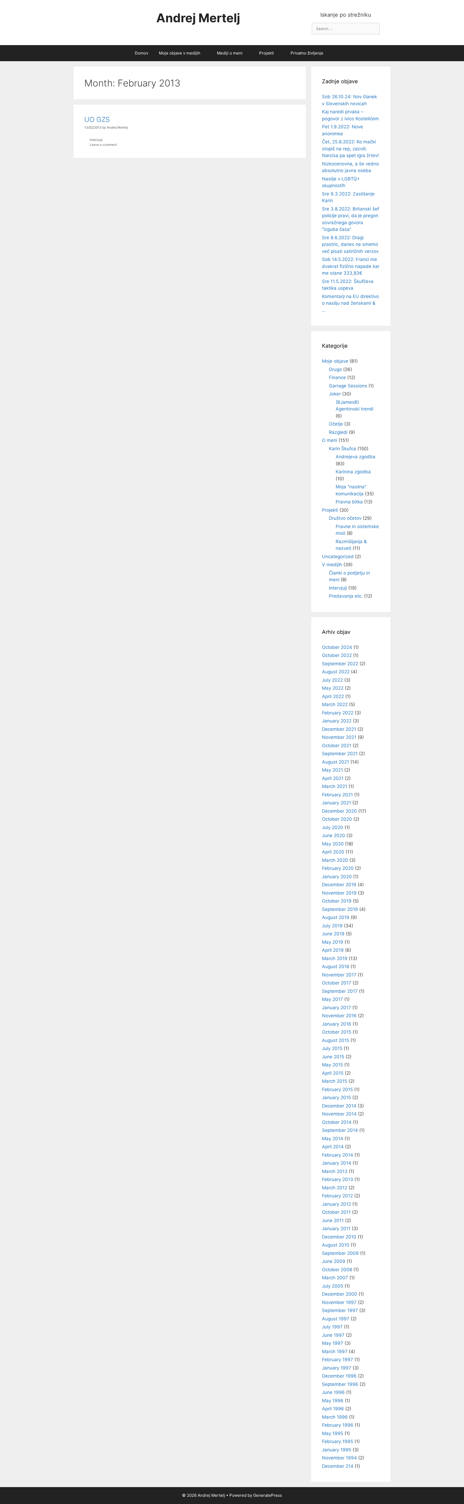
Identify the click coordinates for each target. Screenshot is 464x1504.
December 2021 (339, 729)
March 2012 (334, 1187)
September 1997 (340, 1310)
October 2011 (336, 1212)
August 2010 (335, 1245)
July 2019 (332, 925)
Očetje (336, 424)
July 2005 (332, 1286)
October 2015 (336, 1032)
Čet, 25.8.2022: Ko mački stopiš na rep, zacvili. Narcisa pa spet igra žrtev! (350, 148)
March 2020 (335, 860)
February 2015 (337, 1089)
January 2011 (336, 1228)
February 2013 (337, 1179)
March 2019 (334, 958)
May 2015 (332, 1064)
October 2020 (337, 819)
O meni (329, 440)
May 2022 (332, 688)
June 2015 (333, 1056)
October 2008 (337, 1269)
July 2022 (332, 680)
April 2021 (332, 778)
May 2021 (332, 770)
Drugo (335, 369)
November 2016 (339, 1015)
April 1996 (333, 1408)
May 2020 (333, 844)
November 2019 (339, 893)
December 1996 (339, 1376)
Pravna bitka (349, 501)
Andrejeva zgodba (355, 456)
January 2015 (336, 1097)
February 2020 (338, 868)
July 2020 (332, 827)
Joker (335, 394)
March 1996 (335, 1417)
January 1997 (336, 1368)
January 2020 (337, 876)
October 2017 (336, 983)
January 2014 (336, 1163)
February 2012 (337, 1195)
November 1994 (339, 1458)
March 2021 (334, 786)
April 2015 (332, 1073)
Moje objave (335, 361)
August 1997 (335, 1318)
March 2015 (334, 1081)
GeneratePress (267, 1495)
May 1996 (332, 1400)
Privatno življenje (307, 53)
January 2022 (336, 721)
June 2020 (333, 835)
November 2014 (339, 1114)
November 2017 (339, 975)
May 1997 (332, 1343)
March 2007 (335, 1277)
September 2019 (340, 909)
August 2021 (335, 762)
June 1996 (333, 1392)
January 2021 (336, 802)
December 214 (337, 1466)
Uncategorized (338, 556)
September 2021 (340, 753)
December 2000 (339, 1294)
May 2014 (332, 1138)
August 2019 (335, 917)
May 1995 (332, 1433)
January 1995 (336, 1449)
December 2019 (339, 884)
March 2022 (335, 704)
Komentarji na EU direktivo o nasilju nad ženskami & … (350, 303)
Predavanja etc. (346, 596)
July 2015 (332, 1048)
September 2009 (340, 1253)
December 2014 (339, 1106)
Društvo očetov (345, 518)
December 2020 (339, 811)
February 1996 (337, 1425)
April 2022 (333, 696)
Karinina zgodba (353, 471)
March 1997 (334, 1351)
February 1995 (337, 1441)
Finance (337, 377)
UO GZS (97, 119)
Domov (141, 53)
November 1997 (339, 1302)
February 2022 (337, 712)
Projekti (266, 53)
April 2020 (333, 852)
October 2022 (337, 655)
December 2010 (339, 1237)
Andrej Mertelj (198, 17)
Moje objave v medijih (179, 53)
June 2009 (333, 1261)
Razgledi (338, 432)
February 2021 (337, 794)
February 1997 (337, 1359)
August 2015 (335, 1040)
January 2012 (336, 1204)
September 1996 (340, 1384)
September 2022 (340, 663)
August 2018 (335, 966)
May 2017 (332, 999)
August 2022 (336, 671)
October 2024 (337, 647)
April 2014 (333, 1146)
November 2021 (339, 737)
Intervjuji (96, 140)
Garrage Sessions (348, 385)
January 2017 (336, 1007)
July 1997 (332, 1326)
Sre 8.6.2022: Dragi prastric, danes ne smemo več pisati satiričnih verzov (350, 244)
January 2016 (336, 1024)
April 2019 (333, 950)
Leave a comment (103, 145)
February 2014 (337, 1155)
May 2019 (332, 942)
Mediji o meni (229, 53)
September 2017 (340, 991)
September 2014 (340, 1130)
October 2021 (336, 745)
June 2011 (333, 1220)
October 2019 (336, 901)
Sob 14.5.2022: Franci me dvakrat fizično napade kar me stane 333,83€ (350, 266)
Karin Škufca (342, 448)
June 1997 (333, 1335)
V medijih (332, 564)
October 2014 (336, 1122)
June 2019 (333, 933)
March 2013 (334, 1171)
